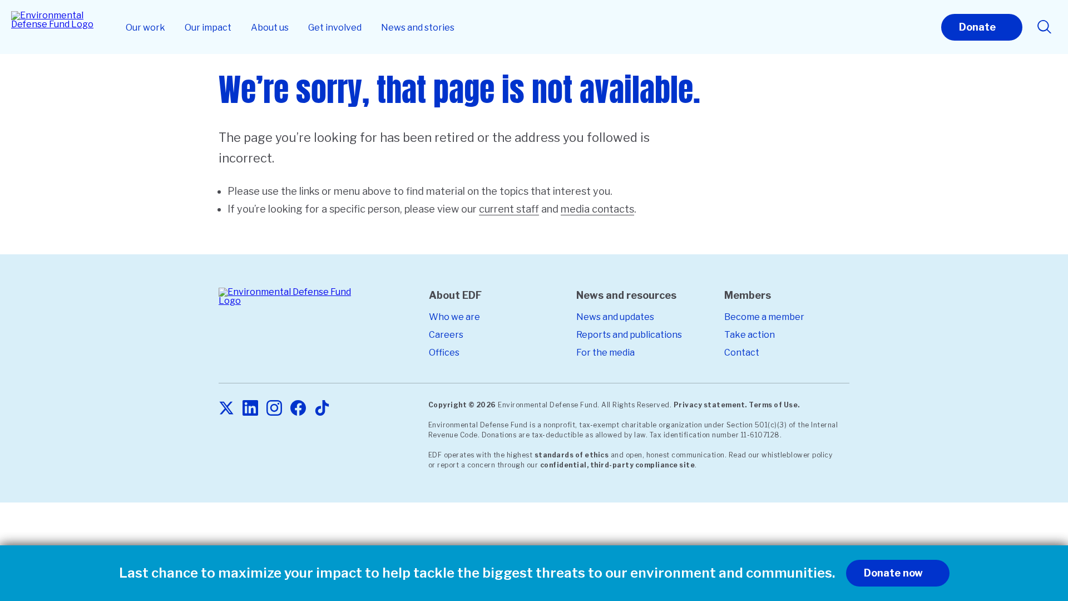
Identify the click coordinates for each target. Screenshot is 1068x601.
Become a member (764, 317)
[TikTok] (322, 408)
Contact (741, 352)
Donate (977, 27)
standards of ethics (572, 455)
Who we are (454, 317)
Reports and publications (629, 334)
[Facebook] (298, 408)
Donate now (893, 573)
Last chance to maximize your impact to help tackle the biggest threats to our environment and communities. (477, 573)
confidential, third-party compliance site (617, 465)
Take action (749, 334)
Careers (446, 334)
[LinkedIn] (250, 408)
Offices (444, 352)
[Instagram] (274, 408)
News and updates (615, 317)
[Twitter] (226, 408)
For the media (605, 352)
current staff (509, 209)
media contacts (597, 209)
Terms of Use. (774, 405)
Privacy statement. (710, 405)
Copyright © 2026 (462, 405)
